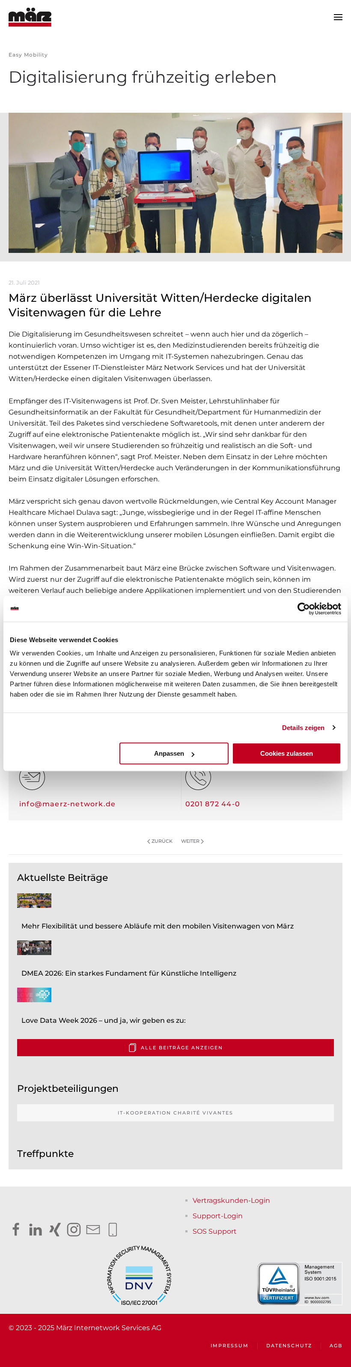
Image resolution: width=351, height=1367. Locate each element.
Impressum (230, 1346)
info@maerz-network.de (67, 804)
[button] (338, 17)
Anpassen (169, 753)
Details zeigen (303, 727)
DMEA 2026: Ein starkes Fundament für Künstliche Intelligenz (128, 973)
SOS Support (215, 1231)
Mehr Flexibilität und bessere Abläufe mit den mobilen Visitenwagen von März (157, 926)
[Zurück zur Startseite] (30, 17)
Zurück (162, 841)
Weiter (190, 841)
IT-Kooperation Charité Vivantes (175, 1113)
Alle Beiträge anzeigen (182, 1048)
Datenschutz (289, 1346)
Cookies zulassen (286, 753)
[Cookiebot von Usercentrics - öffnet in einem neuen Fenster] (303, 608)
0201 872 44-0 (213, 804)
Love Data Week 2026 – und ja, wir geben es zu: (103, 1020)
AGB (336, 1346)
